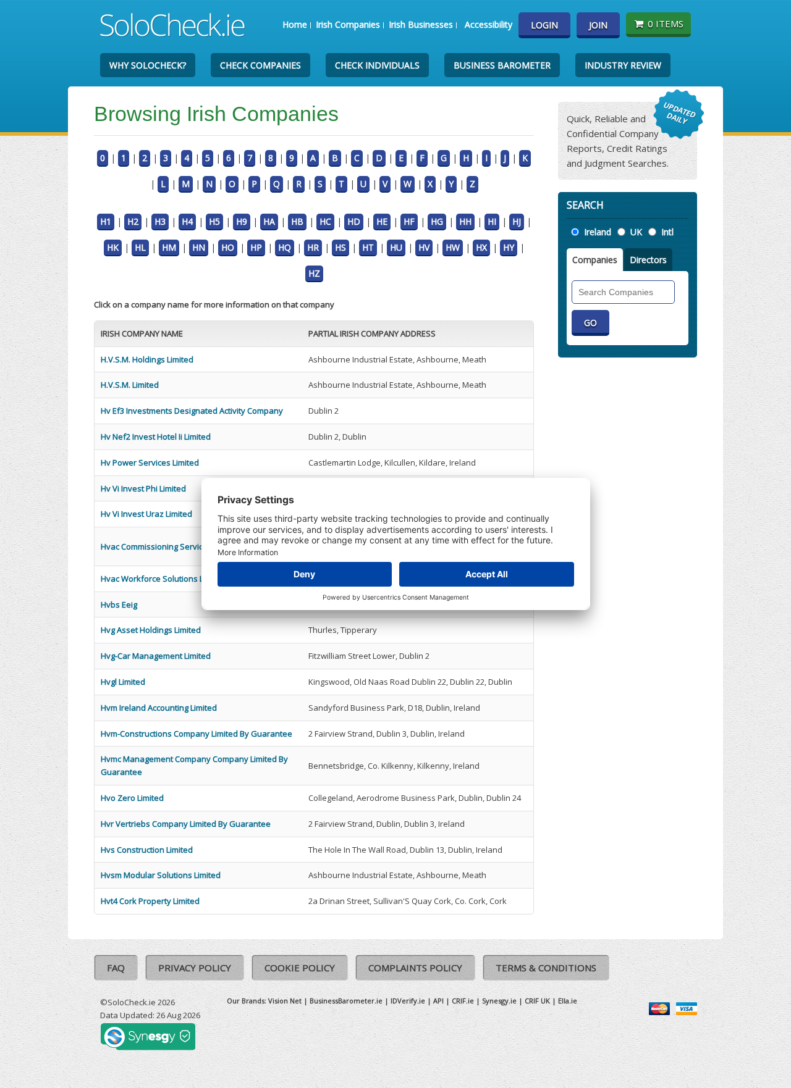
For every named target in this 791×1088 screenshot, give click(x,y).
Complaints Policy (415, 967)
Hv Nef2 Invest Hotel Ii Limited (156, 436)
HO (227, 247)
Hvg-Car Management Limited (156, 655)
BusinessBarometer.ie (346, 1000)
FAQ (116, 967)
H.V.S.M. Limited (130, 384)
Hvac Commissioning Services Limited (170, 546)
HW (453, 247)
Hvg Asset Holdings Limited (151, 629)
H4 (187, 221)
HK (113, 247)
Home (294, 24)
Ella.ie (567, 1000)
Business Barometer (502, 65)
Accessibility (488, 24)
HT (368, 247)
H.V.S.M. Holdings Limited (147, 359)
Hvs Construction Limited (147, 849)
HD (353, 221)
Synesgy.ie (499, 1000)
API (438, 1000)
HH (465, 221)
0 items (665, 23)
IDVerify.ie (408, 1000)
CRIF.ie (463, 1000)
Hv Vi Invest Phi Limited (143, 488)
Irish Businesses (421, 24)
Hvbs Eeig (119, 604)
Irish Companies (348, 24)
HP (256, 247)
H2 (132, 221)
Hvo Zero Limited (132, 797)
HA (269, 221)
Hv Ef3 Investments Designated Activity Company (192, 410)
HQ (284, 247)
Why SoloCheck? (147, 65)
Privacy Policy (194, 967)
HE (381, 221)
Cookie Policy (299, 967)
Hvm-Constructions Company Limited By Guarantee (196, 733)
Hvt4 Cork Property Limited (150, 900)
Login (544, 25)
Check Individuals (377, 65)
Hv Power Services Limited (150, 462)
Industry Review (623, 65)
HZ (314, 273)
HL (140, 247)
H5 (214, 221)
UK (636, 232)
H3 (160, 221)
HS (340, 247)
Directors (648, 260)
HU (396, 247)
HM (169, 247)
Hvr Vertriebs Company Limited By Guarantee (186, 823)
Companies (594, 260)
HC (325, 221)
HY (508, 247)
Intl (667, 232)
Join (598, 25)
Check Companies (260, 65)
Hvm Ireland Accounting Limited (159, 707)
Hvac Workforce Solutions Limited (163, 578)
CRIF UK (537, 1000)
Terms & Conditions (546, 967)
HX (481, 247)
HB (297, 221)
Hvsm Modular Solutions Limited (161, 875)
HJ (516, 221)
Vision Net (285, 1000)
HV (423, 247)
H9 (241, 221)
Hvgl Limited (123, 681)
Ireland (597, 232)
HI (492, 221)
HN (198, 247)
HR (313, 247)
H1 (105, 221)
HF (409, 221)
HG (437, 221)
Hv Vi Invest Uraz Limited (146, 513)
